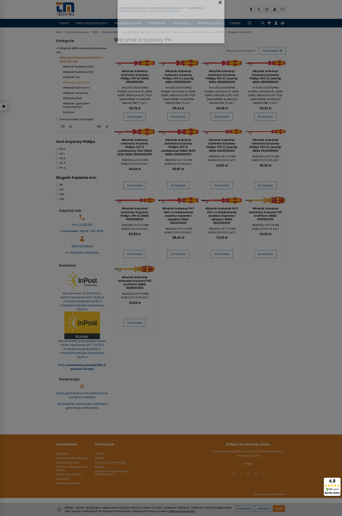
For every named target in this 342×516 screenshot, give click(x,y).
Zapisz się (191, 64)
